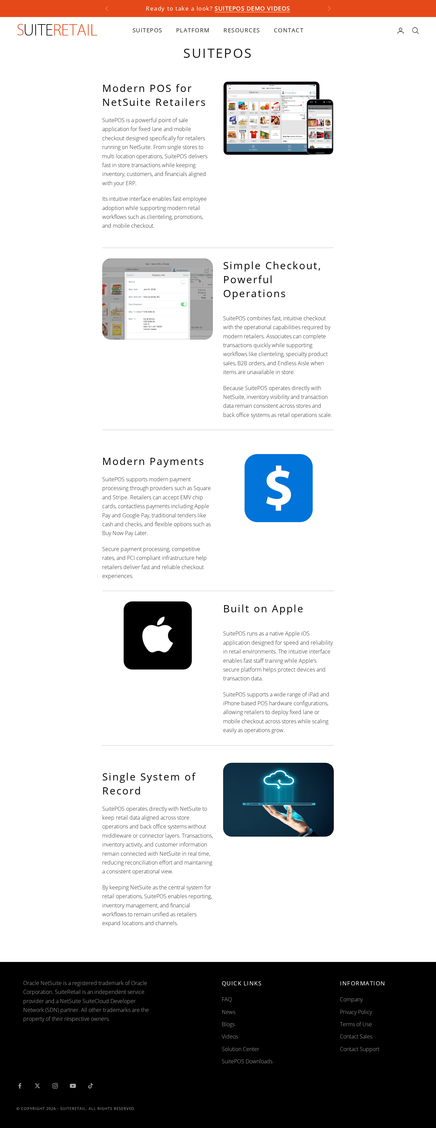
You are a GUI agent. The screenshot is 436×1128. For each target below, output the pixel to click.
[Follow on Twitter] (37, 1085)
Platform (193, 30)
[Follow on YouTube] (72, 1085)
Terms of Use (356, 1024)
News (228, 1012)
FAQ (227, 999)
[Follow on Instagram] (55, 1085)
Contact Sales (356, 1036)
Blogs (228, 1024)
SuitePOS (147, 30)
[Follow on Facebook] (19, 1085)
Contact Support (359, 1049)
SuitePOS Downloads (247, 1061)
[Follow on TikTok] (90, 1085)
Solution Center (240, 1049)
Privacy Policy (356, 1012)
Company (351, 999)
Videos (230, 1036)
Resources (241, 30)
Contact (289, 30)
